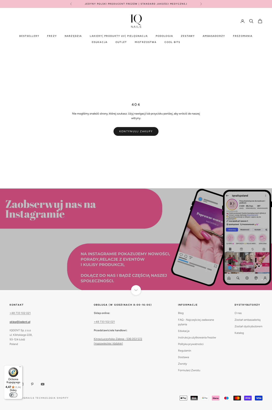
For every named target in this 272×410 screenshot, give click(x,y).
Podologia (164, 36)
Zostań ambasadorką (247, 320)
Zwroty (182, 363)
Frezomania (243, 36)
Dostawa (183, 357)
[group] (136, 239)
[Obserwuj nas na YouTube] (43, 384)
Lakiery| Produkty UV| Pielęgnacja (119, 36)
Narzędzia (73, 36)
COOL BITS (172, 42)
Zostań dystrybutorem (248, 326)
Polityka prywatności (191, 344)
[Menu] (20, 367)
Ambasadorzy (214, 36)
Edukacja (100, 42)
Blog (181, 313)
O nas (238, 313)
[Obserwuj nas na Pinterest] (32, 384)
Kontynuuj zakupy (136, 131)
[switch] (13, 395)
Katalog (239, 333)
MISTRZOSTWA (146, 42)
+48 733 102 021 (20, 313)
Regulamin (184, 350)
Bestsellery (29, 36)
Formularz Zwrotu (189, 370)
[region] (136, 239)
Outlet (121, 42)
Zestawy (188, 36)
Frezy (52, 36)
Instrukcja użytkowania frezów (197, 337)
